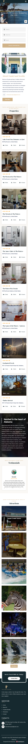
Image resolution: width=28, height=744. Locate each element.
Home (4, 705)
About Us (5, 707)
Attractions (5, 711)
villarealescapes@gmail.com (13, 94)
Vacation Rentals (6, 709)
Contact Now (14, 678)
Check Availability (14, 45)
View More (7, 99)
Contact (5, 714)
